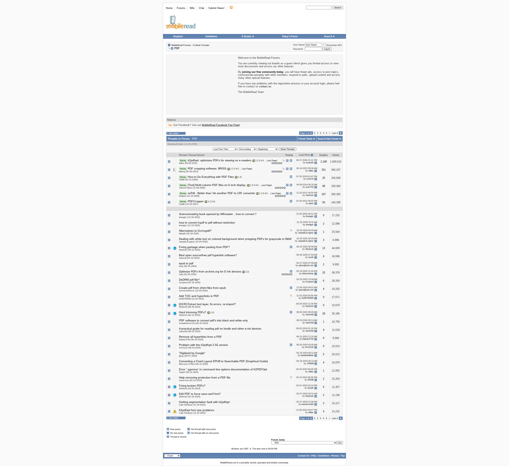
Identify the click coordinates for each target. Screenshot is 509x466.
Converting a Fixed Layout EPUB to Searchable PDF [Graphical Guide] (223, 361)
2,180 (324, 161)
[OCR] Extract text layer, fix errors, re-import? (207, 304)
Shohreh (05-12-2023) (189, 315)
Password (298, 49)
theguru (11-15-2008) (189, 196)
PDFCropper (196, 201)
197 (324, 194)
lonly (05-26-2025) (188, 266)
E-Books (247, 36)
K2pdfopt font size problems (196, 410)
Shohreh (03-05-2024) (189, 388)
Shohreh (309, 249)
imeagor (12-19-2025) (189, 225)
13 (323, 248)
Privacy (335, 455)
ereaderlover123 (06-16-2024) (193, 323)
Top (343, 455)
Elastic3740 (308, 339)
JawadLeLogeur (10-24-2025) (193, 241)
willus (311, 170)
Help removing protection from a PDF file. (205, 377)
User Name (298, 45)
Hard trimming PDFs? (192, 312)
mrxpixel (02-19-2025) (189, 282)
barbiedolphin (307, 355)
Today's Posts (290, 36)
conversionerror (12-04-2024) (193, 290)
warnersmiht (308, 404)
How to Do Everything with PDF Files (211, 176)
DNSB (311, 379)
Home (169, 8)
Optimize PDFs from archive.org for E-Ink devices (210, 271)
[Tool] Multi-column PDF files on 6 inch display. (217, 185)
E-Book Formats (201, 45)
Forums (181, 8)
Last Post (304, 155)
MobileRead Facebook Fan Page (220, 125)
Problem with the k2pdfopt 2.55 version (203, 344)
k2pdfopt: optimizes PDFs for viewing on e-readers (219, 160)
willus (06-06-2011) (188, 163)
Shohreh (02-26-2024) (189, 396)
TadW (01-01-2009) (188, 179)
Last (335, 133)
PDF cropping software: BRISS (207, 168)
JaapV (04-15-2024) (188, 372)
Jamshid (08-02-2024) (189, 331)
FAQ (313, 455)
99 (323, 186)
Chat (201, 8)
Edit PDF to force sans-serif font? (200, 393)
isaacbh (310, 162)
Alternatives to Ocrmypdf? (195, 230)
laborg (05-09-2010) (188, 171)
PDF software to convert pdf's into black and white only (213, 320)
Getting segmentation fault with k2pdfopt (204, 402)
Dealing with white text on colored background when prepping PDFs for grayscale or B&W (235, 238)
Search (328, 36)
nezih (311, 257)
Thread (183, 155)
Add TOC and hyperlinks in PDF (199, 296)
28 (323, 313)
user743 (310, 187)
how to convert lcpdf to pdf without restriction (207, 222)
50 (323, 202)
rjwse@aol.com (306, 265)
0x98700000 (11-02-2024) (191, 299)
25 (323, 177)
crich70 (310, 179)
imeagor (310, 216)
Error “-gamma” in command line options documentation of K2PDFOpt (223, 369)
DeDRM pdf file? (189, 279)
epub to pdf (186, 263)
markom (310, 195)
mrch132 (309, 347)
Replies (323, 155)
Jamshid (309, 314)
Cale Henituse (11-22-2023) (192, 413)
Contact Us (303, 455)
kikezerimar (308, 273)
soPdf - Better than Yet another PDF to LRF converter (221, 193)
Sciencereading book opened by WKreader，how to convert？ (218, 214)
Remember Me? (334, 45)
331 (324, 169)
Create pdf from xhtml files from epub (202, 287)
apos (311, 203)
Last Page (272, 160)
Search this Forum (328, 138)
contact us (265, 86)
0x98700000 (308, 298)
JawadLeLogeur (306, 233)
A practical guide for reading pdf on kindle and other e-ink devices (220, 328)
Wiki (192, 8)
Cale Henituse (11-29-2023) (192, 405)
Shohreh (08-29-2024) (189, 307)
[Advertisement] (201, 84)
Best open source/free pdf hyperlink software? (208, 255)
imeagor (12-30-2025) (189, 217)
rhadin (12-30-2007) (188, 204)
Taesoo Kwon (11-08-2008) (192, 188)
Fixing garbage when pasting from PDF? (204, 247)
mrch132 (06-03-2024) (190, 347)
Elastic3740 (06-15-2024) (191, 339)
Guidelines (211, 36)
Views (335, 155)
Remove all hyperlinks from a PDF (200, 336)
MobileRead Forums (181, 45)
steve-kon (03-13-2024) (190, 380)
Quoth (311, 388)
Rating (289, 155)
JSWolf (310, 363)
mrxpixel (309, 282)
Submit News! (216, 8)
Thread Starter (196, 155)
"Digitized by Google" (192, 353)
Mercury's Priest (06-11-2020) (193, 364)
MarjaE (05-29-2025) (189, 233)
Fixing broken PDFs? (192, 385)
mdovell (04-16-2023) (189, 258)
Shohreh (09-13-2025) (189, 250)
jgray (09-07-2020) (188, 356)
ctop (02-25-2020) (187, 274)
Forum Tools (305, 138)
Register (178, 36)
